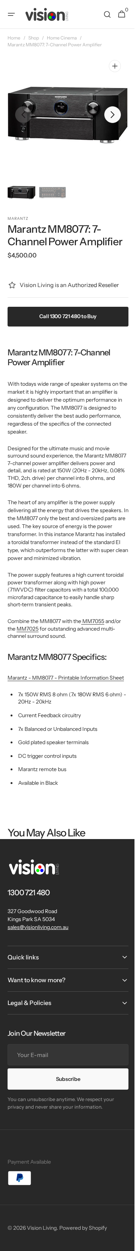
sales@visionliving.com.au (38, 934)
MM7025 (28, 628)
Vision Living (42, 1235)
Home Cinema (62, 38)
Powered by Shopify (83, 1235)
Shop (33, 38)
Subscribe (65, 1086)
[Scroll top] (121, 1242)
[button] (11, 14)
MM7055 (92, 621)
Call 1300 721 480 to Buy (65, 316)
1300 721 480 (28, 900)
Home (14, 38)
